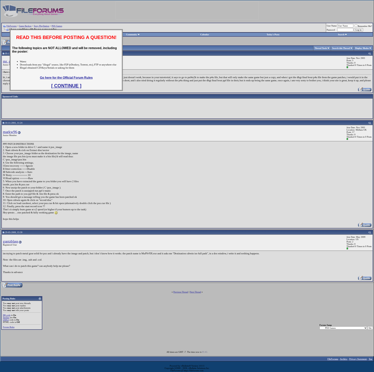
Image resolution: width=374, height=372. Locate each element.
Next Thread (195, 292)
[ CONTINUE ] (66, 85)
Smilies (6, 317)
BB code (7, 315)
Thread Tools (321, 48)
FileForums (11, 26)
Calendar (204, 34)
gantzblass (10, 241)
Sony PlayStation (41, 26)
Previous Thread (180, 292)
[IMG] (6, 320)
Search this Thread (341, 48)
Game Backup (25, 26)
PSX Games (57, 26)
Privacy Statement (358, 359)
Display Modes (362, 48)
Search (341, 34)
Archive (343, 359)
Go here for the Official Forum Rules (66, 77)
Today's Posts (273, 34)
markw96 (10, 132)
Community (131, 34)
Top (370, 359)
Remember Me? (365, 26)
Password (331, 30)
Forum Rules (8, 327)
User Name (332, 26)
